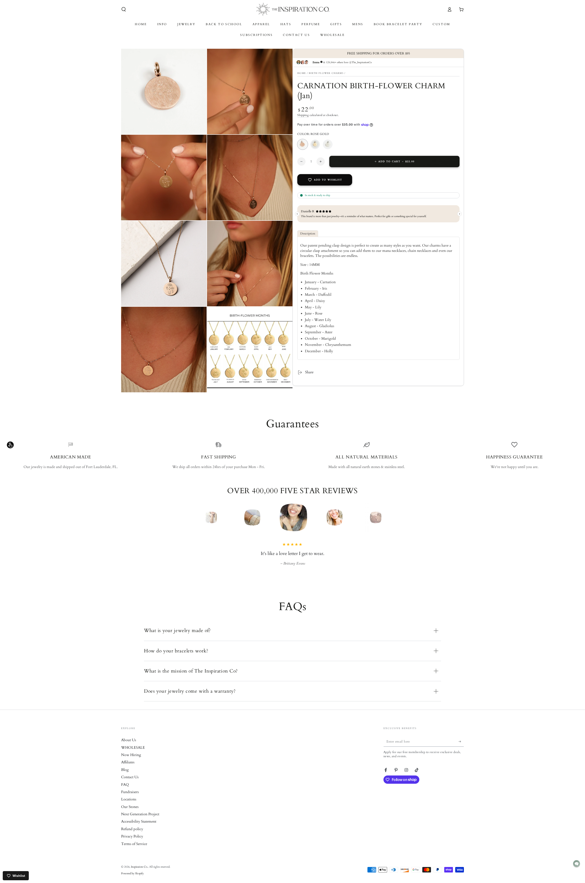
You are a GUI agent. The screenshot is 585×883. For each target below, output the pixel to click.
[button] (124, 9)
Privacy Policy (132, 842)
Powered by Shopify (132, 880)
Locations (128, 805)
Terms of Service (134, 850)
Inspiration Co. (139, 873)
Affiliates (127, 768)
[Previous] (200, 517)
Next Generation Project (140, 820)
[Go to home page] (292, 9)
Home (301, 73)
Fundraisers (130, 798)
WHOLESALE (133, 753)
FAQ (125, 791)
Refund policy (132, 835)
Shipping (303, 115)
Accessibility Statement (138, 827)
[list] (292, 455)
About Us (128, 746)
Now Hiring (131, 761)
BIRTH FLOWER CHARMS (326, 73)
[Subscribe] (461, 748)
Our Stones (129, 813)
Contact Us (129, 783)
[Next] (385, 517)
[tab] (307, 233)
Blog (125, 776)
